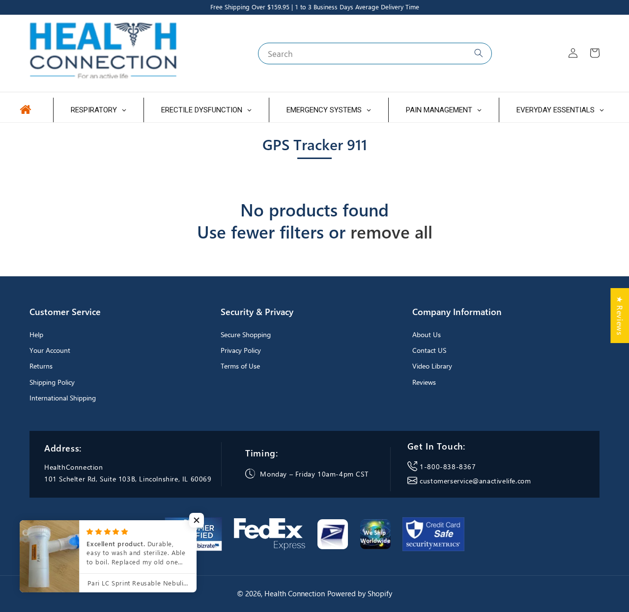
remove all (391, 231)
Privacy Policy (241, 350)
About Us (426, 334)
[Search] (478, 53)
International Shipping (62, 397)
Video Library (432, 366)
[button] (196, 520)
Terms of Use (240, 366)
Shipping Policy (52, 382)
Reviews (424, 382)
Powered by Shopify (359, 593)
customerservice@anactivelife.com (475, 480)
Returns (41, 366)
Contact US (429, 350)
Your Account (49, 350)
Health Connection (294, 593)
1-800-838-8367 (448, 466)
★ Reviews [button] (620, 315)
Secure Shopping (246, 334)
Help (36, 334)
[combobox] (375, 53)
